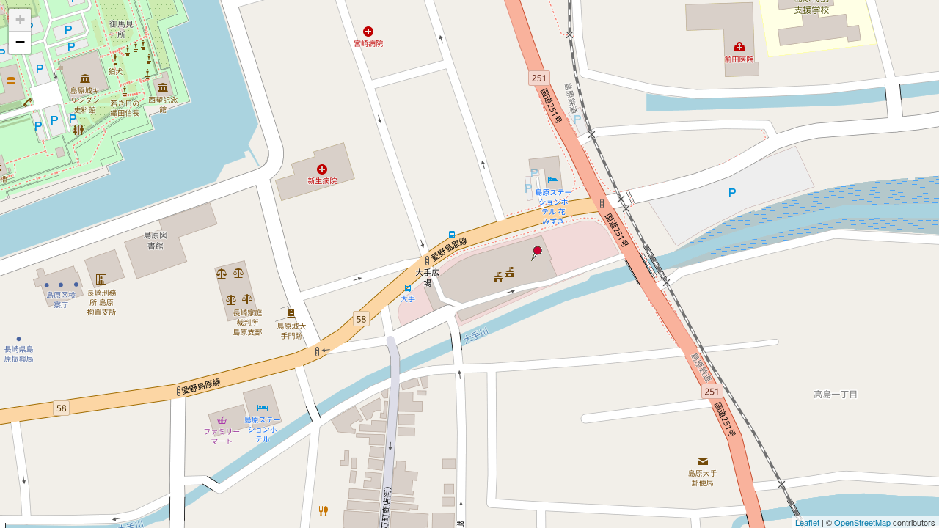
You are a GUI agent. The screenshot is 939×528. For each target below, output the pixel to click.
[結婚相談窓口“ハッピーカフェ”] (536, 253)
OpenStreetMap (862, 522)
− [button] (20, 42)
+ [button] (20, 19)
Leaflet (807, 522)
